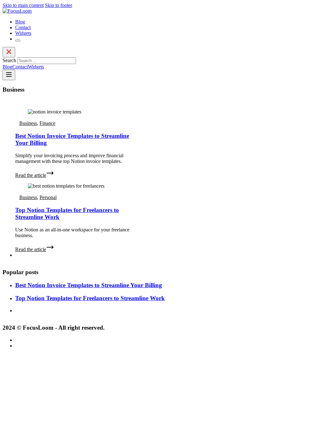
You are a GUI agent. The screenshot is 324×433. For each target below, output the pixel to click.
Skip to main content (23, 5)
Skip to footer (58, 5)
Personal (48, 197)
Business (28, 123)
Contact (23, 27)
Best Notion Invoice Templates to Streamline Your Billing (88, 285)
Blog (20, 21)
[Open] (17, 41)
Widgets (23, 33)
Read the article (30, 175)
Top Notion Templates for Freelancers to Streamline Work (90, 298)
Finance (47, 123)
